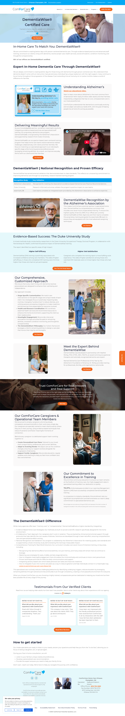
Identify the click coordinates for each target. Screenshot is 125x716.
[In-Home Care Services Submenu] (78, 9)
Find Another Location (54, 2)
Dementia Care (84, 9)
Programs (93, 9)
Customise (9, 710)
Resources (90, 2)
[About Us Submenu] (63, 9)
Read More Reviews (62, 630)
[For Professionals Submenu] (106, 2)
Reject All (18, 710)
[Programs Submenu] (97, 9)
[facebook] (36, 678)
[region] (19, 704)
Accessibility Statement (47, 707)
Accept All (28, 710)
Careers (110, 2)
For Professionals (100, 2)
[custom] (32, 678)
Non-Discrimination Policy (66, 707)
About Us (59, 9)
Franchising (93, 707)
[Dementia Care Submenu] (89, 9)
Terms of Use (82, 707)
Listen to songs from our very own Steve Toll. (35, 566)
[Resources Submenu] (94, 2)
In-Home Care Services (71, 9)
